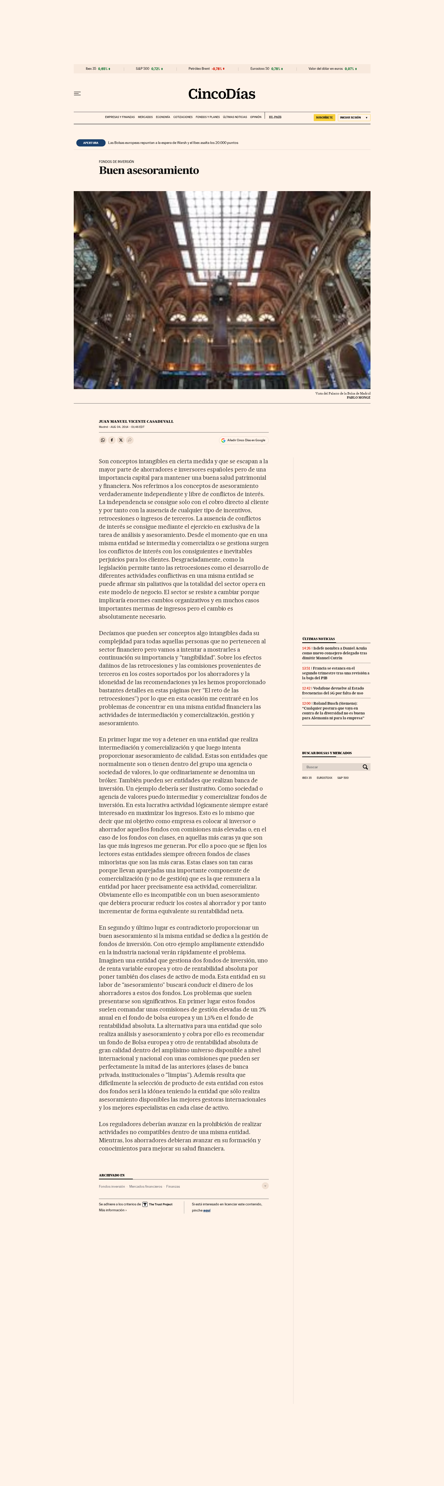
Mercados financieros (145, 1186)
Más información (112, 1210)
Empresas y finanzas (120, 117)
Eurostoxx (324, 778)
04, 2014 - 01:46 (127, 427)
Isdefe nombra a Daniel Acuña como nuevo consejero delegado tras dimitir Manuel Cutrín (334, 653)
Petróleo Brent (199, 69)
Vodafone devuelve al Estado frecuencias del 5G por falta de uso (333, 690)
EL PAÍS (273, 115)
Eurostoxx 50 (260, 69)
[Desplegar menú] (77, 93)
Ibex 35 (91, 69)
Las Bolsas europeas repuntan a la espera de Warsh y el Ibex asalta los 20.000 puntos (173, 143)
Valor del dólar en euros (326, 69)
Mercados (145, 117)
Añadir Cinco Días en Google (246, 440)
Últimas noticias (235, 117)
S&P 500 (142, 69)
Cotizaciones (182, 117)
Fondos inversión (112, 1186)
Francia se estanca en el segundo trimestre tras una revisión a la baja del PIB (335, 673)
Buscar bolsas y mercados (327, 753)
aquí (206, 1210)
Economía (163, 117)
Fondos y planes (208, 117)
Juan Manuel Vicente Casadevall (136, 421)
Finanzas (173, 1186)
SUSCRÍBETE (324, 117)
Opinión (255, 117)
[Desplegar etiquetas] (265, 1185)
